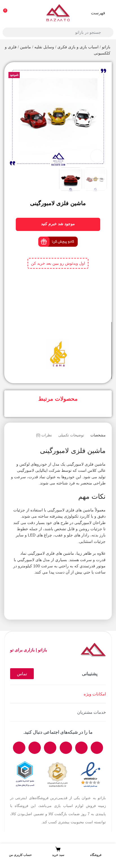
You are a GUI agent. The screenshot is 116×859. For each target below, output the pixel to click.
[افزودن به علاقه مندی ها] (53, 332)
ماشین (25, 47)
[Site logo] (58, 12)
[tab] (98, 435)
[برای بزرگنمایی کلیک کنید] (97, 156)
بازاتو (106, 47)
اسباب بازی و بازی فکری (78, 47)
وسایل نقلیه (44, 47)
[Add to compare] (63, 332)
